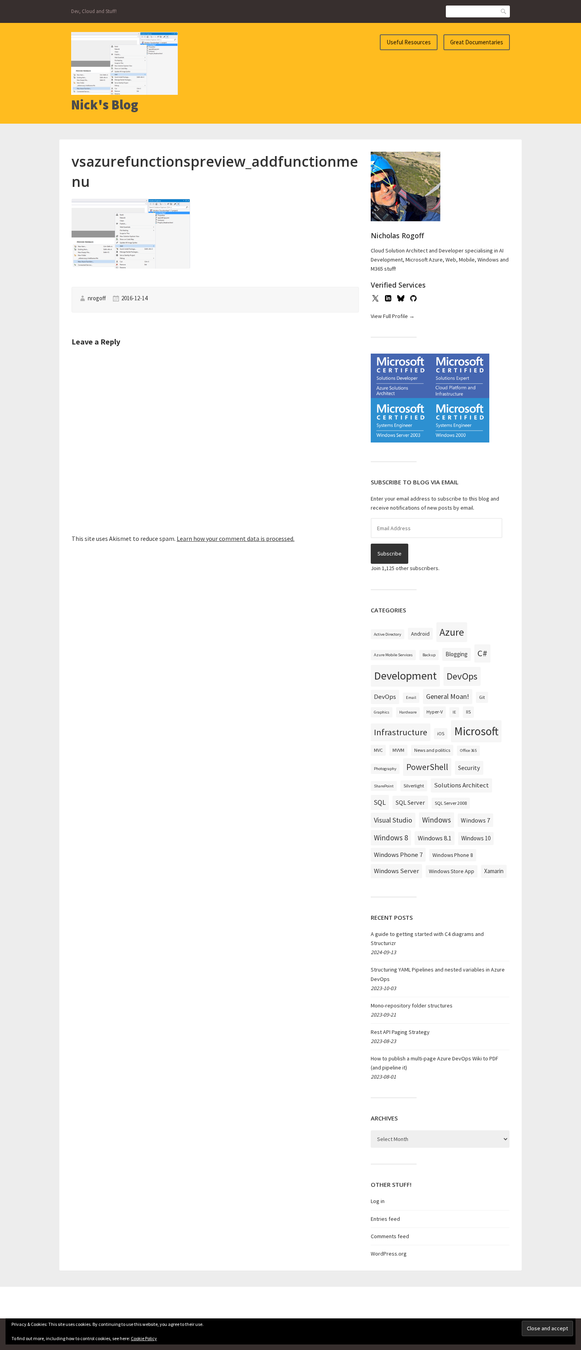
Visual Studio (393, 820)
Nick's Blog (104, 104)
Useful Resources (409, 42)
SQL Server (410, 802)
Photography (385, 768)
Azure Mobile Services (393, 654)
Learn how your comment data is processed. (235, 538)
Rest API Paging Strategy (400, 1032)
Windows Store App (451, 871)
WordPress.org (389, 1253)
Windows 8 (391, 837)
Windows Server (396, 870)
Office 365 (468, 750)
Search (504, 11)
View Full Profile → (393, 316)
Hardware (408, 712)
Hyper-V (434, 712)
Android (420, 633)
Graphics (381, 712)
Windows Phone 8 (452, 855)
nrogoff (97, 298)
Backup (429, 654)
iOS (440, 733)
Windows (436, 820)
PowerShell (427, 766)
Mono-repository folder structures (412, 1005)
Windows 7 (475, 820)
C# (482, 653)
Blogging (456, 654)
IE (454, 712)
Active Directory (387, 634)
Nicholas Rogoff (397, 235)
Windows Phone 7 (398, 854)
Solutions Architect (461, 785)
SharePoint (384, 786)
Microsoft (476, 731)
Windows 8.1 (434, 838)
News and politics (432, 750)
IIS (468, 712)
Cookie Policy (144, 1338)
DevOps (462, 676)
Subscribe (389, 553)
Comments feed (390, 1236)
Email (411, 697)
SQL (380, 802)
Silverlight (414, 786)
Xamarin (494, 871)
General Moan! (447, 696)
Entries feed (385, 1218)
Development (405, 675)
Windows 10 (475, 838)
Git (482, 697)
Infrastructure (400, 732)
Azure (452, 632)
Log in (378, 1201)
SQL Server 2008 (451, 803)
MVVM (398, 750)
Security (469, 768)
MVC (378, 750)
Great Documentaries (476, 42)
